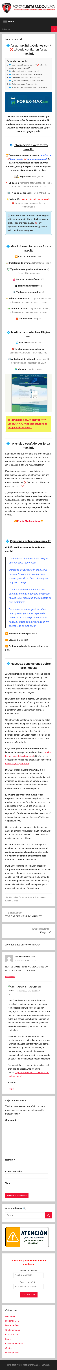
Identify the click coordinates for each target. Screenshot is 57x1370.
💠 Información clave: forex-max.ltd (24, 71)
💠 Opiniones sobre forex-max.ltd (23, 84)
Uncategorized (12, 1353)
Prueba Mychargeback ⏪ (28, 521)
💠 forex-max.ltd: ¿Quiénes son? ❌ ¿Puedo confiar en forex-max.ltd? (28, 66)
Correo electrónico (15, 1171)
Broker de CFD (12, 1321)
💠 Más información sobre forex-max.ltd (25, 74)
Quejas (15, 901)
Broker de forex (25, 897)
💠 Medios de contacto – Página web (24, 78)
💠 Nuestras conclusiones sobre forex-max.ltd (28, 87)
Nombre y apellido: (28, 1271)
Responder (10, 977)
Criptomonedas (40, 897)
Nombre (10, 1160)
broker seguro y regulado (17, 763)
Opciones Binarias (14, 1344)
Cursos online (11, 1334)
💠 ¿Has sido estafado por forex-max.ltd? (26, 81)
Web (7, 1183)
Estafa (8, 901)
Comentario (11, 1120)
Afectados (13, 897)
